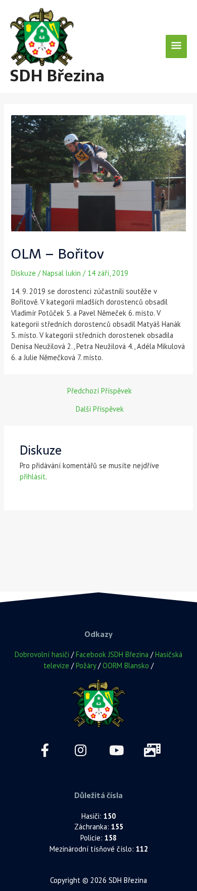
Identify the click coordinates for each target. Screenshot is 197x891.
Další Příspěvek (100, 409)
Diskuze (23, 273)
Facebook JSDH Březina (112, 654)
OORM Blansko (126, 665)
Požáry (86, 665)
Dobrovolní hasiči (42, 654)
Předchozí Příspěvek (99, 391)
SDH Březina (57, 76)
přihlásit (32, 476)
